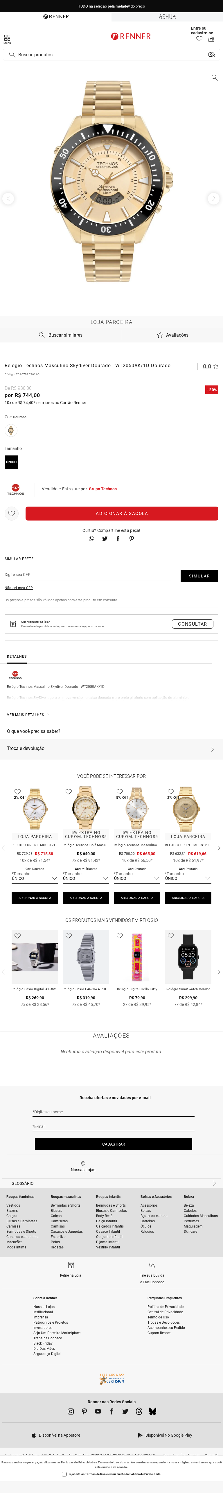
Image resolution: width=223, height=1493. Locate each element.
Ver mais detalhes (25, 715)
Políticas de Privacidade (78, 1462)
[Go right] (214, 198)
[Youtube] (98, 1412)
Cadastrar (113, 1144)
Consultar (192, 624)
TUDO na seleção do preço (111, 6)
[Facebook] (111, 1412)
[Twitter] (125, 1412)
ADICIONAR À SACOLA (35, 898)
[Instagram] (70, 1412)
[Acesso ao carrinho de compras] (211, 40)
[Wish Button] (12, 514)
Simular (199, 576)
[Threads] (139, 1412)
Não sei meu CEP (19, 588)
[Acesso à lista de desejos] (199, 40)
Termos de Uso (108, 1462)
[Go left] (8, 198)
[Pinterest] (84, 1412)
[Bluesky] (152, 1412)
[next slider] (3, 847)
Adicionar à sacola (122, 513)
